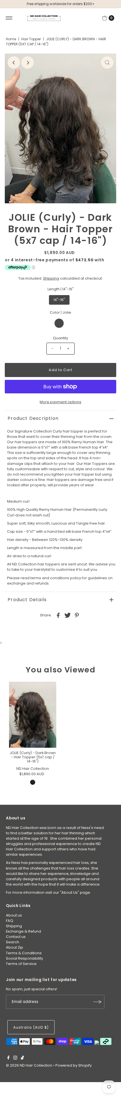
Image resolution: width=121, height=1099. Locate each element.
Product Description (33, 418)
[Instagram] (15, 1058)
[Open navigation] (9, 18)
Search (12, 942)
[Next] (27, 62)
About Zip (14, 947)
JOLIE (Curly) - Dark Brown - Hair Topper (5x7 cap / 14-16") (33, 757)
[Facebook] (8, 1058)
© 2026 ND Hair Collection (29, 1065)
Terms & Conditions (24, 953)
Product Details (27, 599)
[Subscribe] (97, 1002)
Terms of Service (21, 963)
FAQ (9, 920)
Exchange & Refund (23, 931)
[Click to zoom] (107, 62)
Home (11, 39)
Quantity (60, 338)
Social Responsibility (24, 958)
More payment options (60, 402)
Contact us (16, 936)
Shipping (51, 278)
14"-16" (59, 299)
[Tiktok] (22, 1058)
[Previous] (14, 62)
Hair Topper (31, 39)
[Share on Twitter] (67, 615)
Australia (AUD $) (30, 1027)
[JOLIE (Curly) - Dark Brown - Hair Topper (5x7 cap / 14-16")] (32, 715)
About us (14, 915)
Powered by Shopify (73, 1065)
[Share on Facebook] (58, 615)
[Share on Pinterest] (77, 615)
